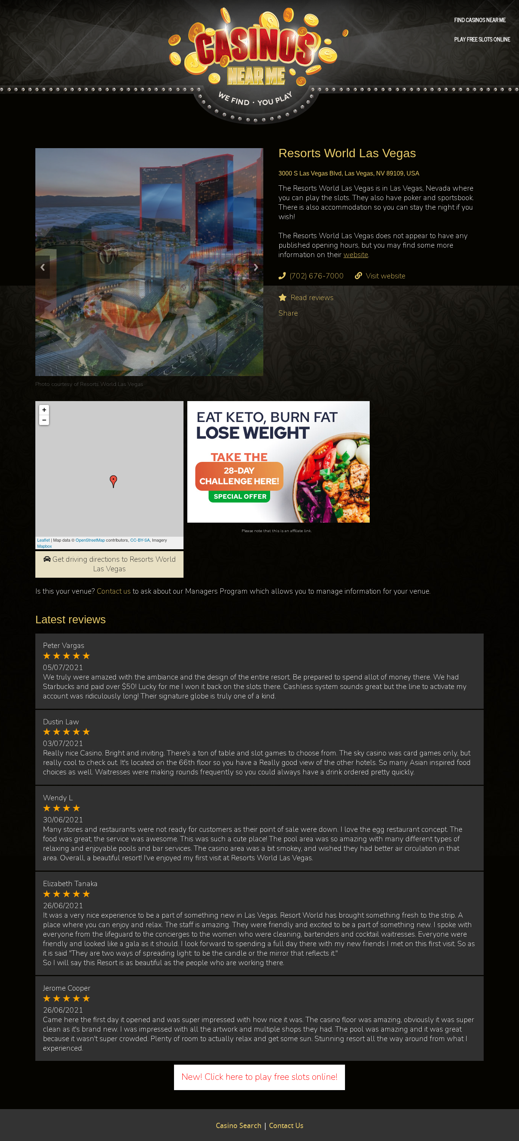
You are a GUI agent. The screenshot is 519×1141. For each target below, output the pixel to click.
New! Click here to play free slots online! (259, 1077)
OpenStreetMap (90, 540)
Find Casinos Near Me (480, 19)
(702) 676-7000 (317, 276)
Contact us (114, 591)
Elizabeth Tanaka (70, 884)
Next (256, 267)
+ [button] (44, 410)
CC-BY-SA (140, 540)
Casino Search (238, 1126)
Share (288, 313)
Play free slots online (482, 39)
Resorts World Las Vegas (111, 384)
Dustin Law (61, 722)
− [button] (44, 420)
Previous (42, 267)
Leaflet (43, 540)
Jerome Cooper (66, 988)
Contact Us (286, 1126)
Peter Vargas (63, 646)
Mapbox (44, 546)
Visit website (385, 276)
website (355, 255)
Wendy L (58, 798)
